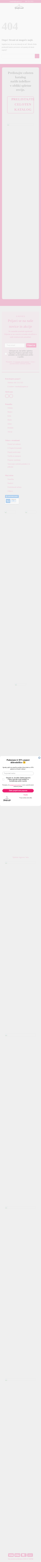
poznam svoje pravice (15, 785)
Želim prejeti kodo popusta (18, 790)
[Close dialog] (39, 758)
